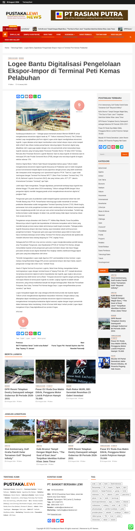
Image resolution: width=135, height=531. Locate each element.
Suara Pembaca (104, 251)
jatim (117, 494)
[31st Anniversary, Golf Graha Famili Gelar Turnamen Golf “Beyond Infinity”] (104, 282)
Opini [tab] (121, 270)
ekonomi (95, 491)
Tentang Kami (27, 2)
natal (113, 505)
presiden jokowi (97, 512)
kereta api (115, 498)
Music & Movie (103, 211)
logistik (33, 338)
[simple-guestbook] (31, 34)
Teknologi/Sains (17, 48)
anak (93, 484)
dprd (124, 487)
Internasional (103, 199)
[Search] (130, 37)
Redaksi (101, 243)
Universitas (96, 520)
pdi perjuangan (97, 509)
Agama (100, 172)
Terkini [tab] (103, 271)
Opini (100, 223)
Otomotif (49, 386)
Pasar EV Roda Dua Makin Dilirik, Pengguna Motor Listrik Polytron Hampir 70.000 (113, 131)
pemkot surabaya (111, 509)
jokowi (94, 498)
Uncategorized (103, 262)
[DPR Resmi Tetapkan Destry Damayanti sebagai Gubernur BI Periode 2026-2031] (19, 371)
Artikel (100, 176)
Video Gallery (116, 34)
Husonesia (69, 34)
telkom (126, 512)
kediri (106, 498)
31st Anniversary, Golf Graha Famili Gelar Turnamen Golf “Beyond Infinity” (119, 283)
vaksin (105, 520)
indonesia (95, 494)
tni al (111, 516)
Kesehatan (102, 203)
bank (106, 484)
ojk (119, 505)
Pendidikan (102, 231)
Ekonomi (21, 58)
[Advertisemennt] (89, 15)
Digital (22, 338)
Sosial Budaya (103, 247)
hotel (124, 491)
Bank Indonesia (116, 484)
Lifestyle (101, 207)
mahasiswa (96, 505)
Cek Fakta (102, 180)
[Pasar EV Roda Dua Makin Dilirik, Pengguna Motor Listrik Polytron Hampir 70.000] (50, 371)
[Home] (5, 34)
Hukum (100, 192)
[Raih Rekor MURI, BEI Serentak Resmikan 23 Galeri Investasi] (81, 371)
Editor (12, 84)
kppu (110, 502)
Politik (100, 235)
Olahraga (101, 219)
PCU (125, 505)
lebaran (125, 502)
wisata (113, 520)
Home (58, 34)
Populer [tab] (113, 270)
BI (104, 487)
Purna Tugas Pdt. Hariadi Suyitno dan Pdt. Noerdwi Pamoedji (68, 345)
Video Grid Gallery (12, 40)
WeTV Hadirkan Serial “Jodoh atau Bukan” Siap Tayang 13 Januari (32, 345)
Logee (28, 338)
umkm (119, 516)
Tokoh (100, 258)
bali (100, 484)
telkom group (41, 338)
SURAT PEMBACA (85, 34)
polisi (122, 509)
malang (105, 505)
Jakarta (109, 494)
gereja (117, 491)
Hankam (101, 188)
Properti (101, 239)
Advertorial (102, 168)
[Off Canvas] (4, 2)
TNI (105, 516)
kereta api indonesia (99, 502)
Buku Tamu (48, 34)
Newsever (83, 529)
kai (101, 498)
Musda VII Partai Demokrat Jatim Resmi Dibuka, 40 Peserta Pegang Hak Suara (119, 364)
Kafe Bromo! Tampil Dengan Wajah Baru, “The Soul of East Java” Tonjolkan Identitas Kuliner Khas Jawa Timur (59, 29)
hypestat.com (56, 514)
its (103, 494)
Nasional (101, 215)
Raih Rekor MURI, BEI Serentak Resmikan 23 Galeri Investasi (78, 392)
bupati (110, 487)
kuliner (118, 502)
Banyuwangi (96, 487)
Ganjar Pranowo (106, 491)
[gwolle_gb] (15, 34)
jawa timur (126, 494)
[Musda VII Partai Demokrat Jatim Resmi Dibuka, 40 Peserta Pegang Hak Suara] (104, 363)
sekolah (108, 512)
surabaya (117, 512)
